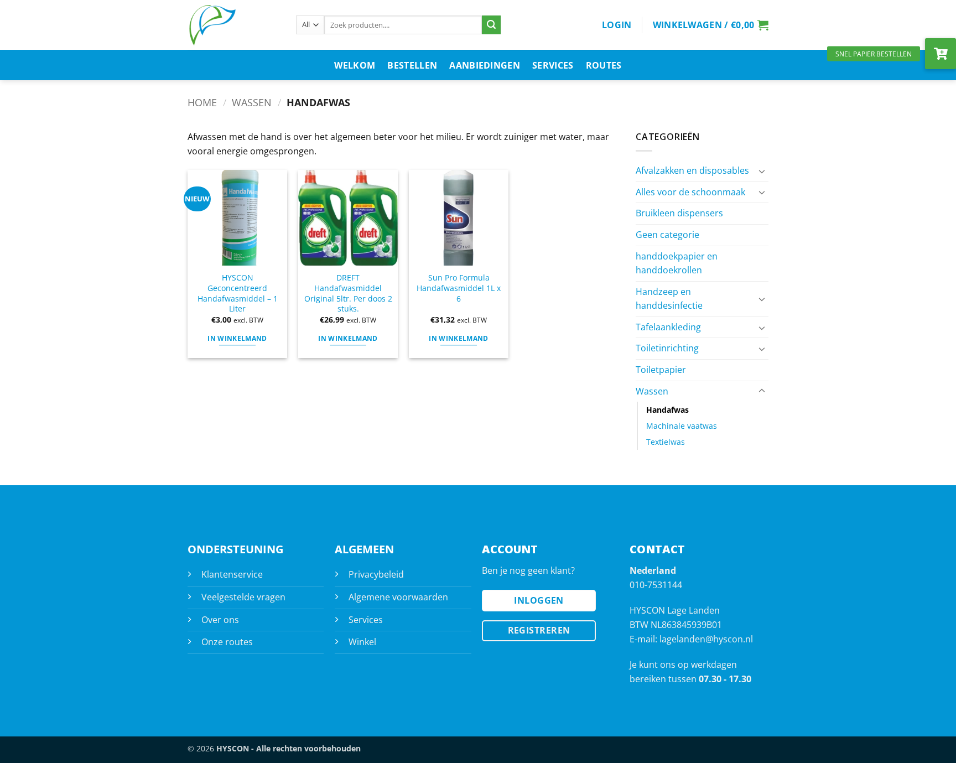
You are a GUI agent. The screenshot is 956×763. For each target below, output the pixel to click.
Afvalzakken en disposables (692, 170)
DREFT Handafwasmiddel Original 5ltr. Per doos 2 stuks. (348, 293)
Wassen (252, 102)
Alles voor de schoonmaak (690, 192)
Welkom (354, 65)
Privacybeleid (376, 574)
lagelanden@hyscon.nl (706, 639)
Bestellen (412, 65)
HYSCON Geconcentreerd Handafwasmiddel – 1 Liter (238, 293)
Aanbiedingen (484, 65)
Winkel (362, 642)
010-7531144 (656, 585)
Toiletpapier (661, 370)
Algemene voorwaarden (398, 597)
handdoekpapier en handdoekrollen (677, 263)
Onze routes (227, 642)
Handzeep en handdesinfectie (669, 299)
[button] (617, 25)
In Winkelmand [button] (237, 338)
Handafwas (667, 409)
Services (553, 65)
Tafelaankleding (668, 327)
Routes (604, 65)
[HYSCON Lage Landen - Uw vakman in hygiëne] (233, 25)
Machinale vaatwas (681, 426)
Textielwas (665, 442)
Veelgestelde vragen (243, 597)
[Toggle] (761, 171)
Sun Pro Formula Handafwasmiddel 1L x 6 (459, 288)
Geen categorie (667, 235)
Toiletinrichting (667, 348)
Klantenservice (232, 574)
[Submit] (491, 24)
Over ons (220, 620)
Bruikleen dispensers (679, 213)
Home (202, 102)
